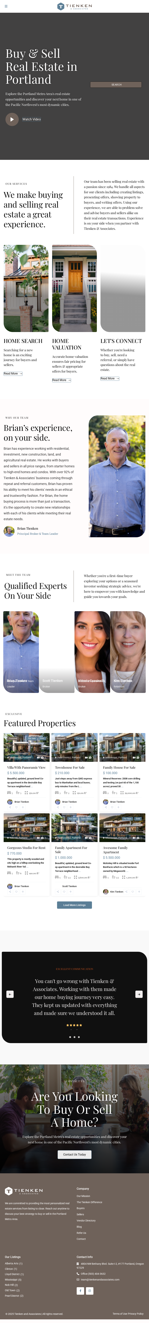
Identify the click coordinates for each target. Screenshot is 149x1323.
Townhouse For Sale (70, 767)
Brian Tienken (22, 801)
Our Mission (83, 1196)
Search (117, 84)
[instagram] (89, 1291)
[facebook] (80, 1291)
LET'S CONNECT (121, 340)
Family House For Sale (119, 767)
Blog (79, 1226)
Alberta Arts (11, 1263)
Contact (81, 1238)
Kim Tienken (116, 891)
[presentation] (10, 994)
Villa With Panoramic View (26, 767)
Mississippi (15, 757)
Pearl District (64, 757)
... (32, 786)
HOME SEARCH (23, 340)
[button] (70, 1037)
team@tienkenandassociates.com (100, 1279)
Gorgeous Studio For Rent (26, 847)
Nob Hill (14, 837)
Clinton (9, 1268)
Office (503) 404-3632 (93, 1273)
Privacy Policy (136, 1313)
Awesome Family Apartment (115, 849)
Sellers (80, 1214)
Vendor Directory (86, 1220)
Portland (27, 757)
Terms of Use (120, 1313)
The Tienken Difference (89, 1202)
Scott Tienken (53, 681)
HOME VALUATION (66, 344)
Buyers (80, 1208)
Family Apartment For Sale (71, 849)
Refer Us (81, 1232)
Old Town (10, 1290)
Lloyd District (12, 1274)
